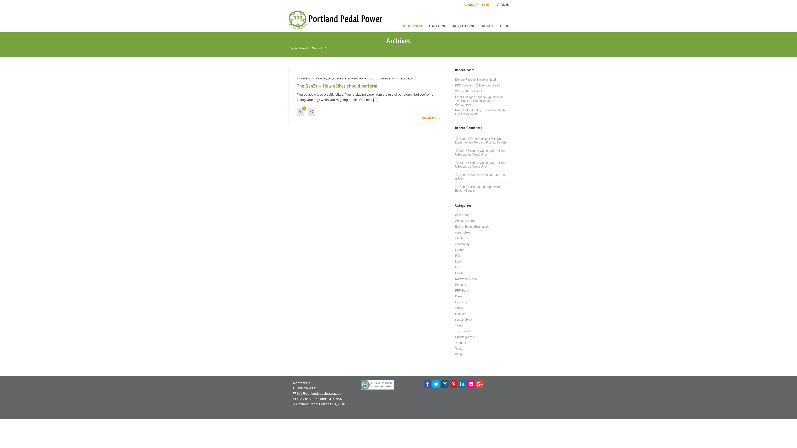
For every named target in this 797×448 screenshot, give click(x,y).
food (458, 261)
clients (459, 238)
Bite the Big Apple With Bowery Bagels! (477, 188)
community (462, 244)
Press (459, 296)
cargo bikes (462, 232)
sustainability (383, 78)
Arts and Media (465, 221)
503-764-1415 (478, 4)
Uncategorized (464, 337)
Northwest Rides (466, 279)
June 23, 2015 (408, 78)
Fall (457, 255)
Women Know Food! (468, 91)
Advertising (464, 25)
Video (459, 348)
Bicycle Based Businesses (343, 78)
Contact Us (301, 382)
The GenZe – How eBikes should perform (337, 86)
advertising (321, 78)
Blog (505, 25)
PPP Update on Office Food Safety (478, 85)
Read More (431, 118)
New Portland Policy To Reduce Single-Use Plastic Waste (480, 112)
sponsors (461, 313)
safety (459, 308)
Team (459, 325)
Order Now (412, 25)
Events (459, 250)
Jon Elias (306, 78)
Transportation (464, 331)
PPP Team (462, 290)
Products (461, 302)
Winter (459, 354)
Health (459, 273)
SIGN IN (503, 4)
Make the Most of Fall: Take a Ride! (480, 176)
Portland (369, 78)
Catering (437, 25)
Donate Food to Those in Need (475, 79)
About (488, 25)
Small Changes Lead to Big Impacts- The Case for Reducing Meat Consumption (479, 100)
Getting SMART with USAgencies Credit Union (480, 152)
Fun (361, 78)
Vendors (460, 343)
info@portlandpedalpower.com (319, 393)
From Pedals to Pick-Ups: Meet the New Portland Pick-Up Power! (480, 140)
